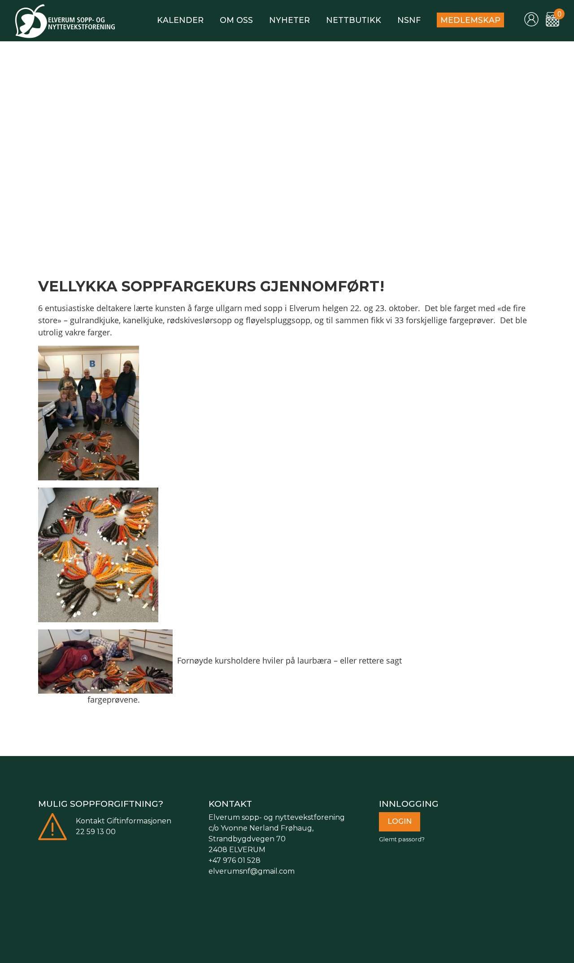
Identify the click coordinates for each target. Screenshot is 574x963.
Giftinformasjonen (139, 821)
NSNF (409, 20)
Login (399, 821)
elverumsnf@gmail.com (252, 871)
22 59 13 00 (96, 831)
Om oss (236, 20)
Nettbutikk (353, 20)
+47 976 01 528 (235, 860)
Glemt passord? (402, 839)
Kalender (180, 20)
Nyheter (289, 20)
